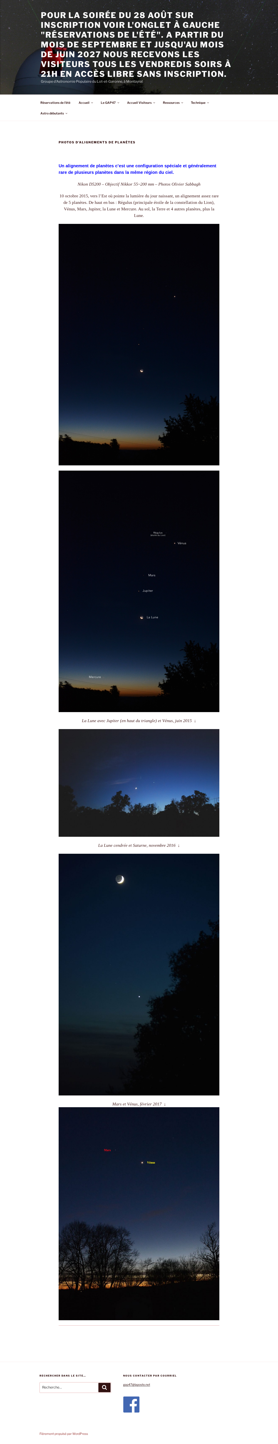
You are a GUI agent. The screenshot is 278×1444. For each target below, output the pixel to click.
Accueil (84, 102)
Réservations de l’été (55, 102)
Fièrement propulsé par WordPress (64, 1434)
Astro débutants (52, 113)
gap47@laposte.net (136, 1384)
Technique (198, 102)
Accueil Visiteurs (139, 102)
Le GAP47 (108, 102)
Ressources (171, 102)
